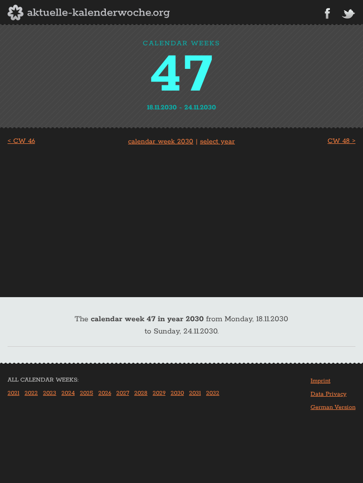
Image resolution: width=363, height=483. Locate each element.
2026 (104, 393)
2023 (49, 393)
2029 (159, 393)
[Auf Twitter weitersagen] (348, 14)
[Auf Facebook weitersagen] (327, 13)
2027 (122, 393)
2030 (177, 393)
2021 (13, 393)
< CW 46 (21, 141)
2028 (140, 393)
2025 (86, 393)
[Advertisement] (181, 218)
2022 (31, 393)
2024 (68, 393)
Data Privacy (328, 394)
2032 (212, 393)
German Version (333, 407)
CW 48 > (341, 141)
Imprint (320, 380)
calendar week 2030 (160, 141)
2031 (195, 393)
